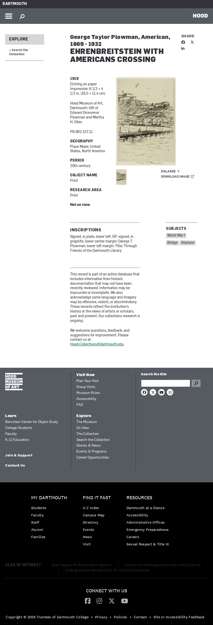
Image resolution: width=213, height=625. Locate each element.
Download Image (175, 176)
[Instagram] (99, 600)
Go (196, 383)
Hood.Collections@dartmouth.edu (97, 344)
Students (38, 507)
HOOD (200, 15)
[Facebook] (87, 600)
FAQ (79, 405)
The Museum (86, 422)
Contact (140, 617)
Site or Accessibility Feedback (179, 617)
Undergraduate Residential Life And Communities (107, 570)
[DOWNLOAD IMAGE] (156, 121)
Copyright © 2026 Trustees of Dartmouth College (47, 617)
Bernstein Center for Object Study (31, 422)
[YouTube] (124, 600)
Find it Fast (97, 497)
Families (38, 536)
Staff (35, 522)
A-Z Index (91, 507)
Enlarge (168, 171)
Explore (18, 39)
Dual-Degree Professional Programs (81, 564)
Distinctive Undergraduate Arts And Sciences (163, 564)
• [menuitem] (91, 617)
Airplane (187, 243)
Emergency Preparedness (148, 529)
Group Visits (85, 387)
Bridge (172, 243)
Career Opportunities (92, 458)
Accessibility (86, 399)
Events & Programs (91, 452)
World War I (176, 236)
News (87, 536)
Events (88, 529)
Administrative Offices (146, 522)
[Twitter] (112, 600)
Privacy (101, 617)
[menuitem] (50, 518)
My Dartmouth (49, 497)
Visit (87, 544)
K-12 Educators (17, 440)
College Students (18, 428)
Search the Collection (93, 440)
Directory (90, 522)
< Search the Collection (18, 52)
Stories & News (88, 446)
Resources (139, 497)
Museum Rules (88, 393)
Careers (133, 536)
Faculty (11, 434)
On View (82, 428)
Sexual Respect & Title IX (148, 544)
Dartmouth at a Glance (145, 507)
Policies (120, 617)
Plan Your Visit (87, 381)
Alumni (37, 529)
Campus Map (94, 515)
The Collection (87, 434)
